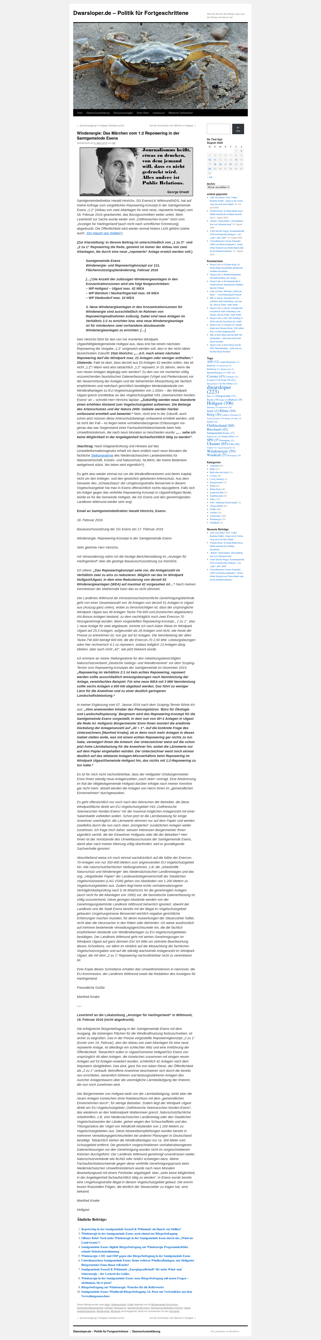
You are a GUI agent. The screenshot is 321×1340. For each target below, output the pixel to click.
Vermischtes (215, 515)
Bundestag (214, 369)
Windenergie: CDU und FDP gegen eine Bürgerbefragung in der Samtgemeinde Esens (135, 1256)
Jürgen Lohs (215, 264)
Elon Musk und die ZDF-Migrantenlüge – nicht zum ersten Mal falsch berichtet (226, 338)
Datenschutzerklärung (98, 112)
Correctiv (232, 376)
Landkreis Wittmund (231, 415)
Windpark (115, 1311)
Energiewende (226, 396)
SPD (213, 439)
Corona (216, 376)
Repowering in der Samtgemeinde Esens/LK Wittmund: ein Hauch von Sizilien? (131, 1229)
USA (233, 444)
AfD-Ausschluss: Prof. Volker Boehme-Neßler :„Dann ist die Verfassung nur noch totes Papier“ (227, 200)
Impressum (159, 112)
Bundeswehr (227, 369)
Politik (130, 1304)
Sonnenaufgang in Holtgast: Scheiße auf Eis (100, 125)
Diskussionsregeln (123, 112)
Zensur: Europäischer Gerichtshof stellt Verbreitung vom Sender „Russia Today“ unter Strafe (226, 301)
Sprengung (227, 440)
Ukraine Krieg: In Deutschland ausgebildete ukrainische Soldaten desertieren (226, 214)
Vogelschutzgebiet (86, 1311)
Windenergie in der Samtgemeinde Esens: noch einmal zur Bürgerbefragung (129, 1233)
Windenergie (103, 1311)
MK (114, 142)
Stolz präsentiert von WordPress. (225, 1331)
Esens (213, 399)
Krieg (214, 414)
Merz (237, 418)
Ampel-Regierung (230, 362)
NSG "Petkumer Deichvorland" (224, 502)
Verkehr (213, 512)
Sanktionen (214, 436)
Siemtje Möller (230, 436)
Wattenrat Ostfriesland (180, 112)
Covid (213, 380)
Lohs (212, 291)
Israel (213, 411)
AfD (213, 361)
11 (215, 159)
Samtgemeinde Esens (138, 1307)
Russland (217, 429)
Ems (211, 396)
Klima (228, 410)
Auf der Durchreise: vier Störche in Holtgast (173, 125)
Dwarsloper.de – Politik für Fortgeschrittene (131, 13)
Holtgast (108, 1307)
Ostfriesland (220, 425)
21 (230, 164)
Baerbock (213, 365)
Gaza (223, 399)
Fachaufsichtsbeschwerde (90, 1307)
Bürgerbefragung (216, 372)
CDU (231, 372)
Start (79, 112)
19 (220, 164)
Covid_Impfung (217, 478)
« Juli (209, 177)
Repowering (120, 1307)
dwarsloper (219, 389)
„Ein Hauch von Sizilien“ (103, 233)
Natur (107, 1304)
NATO (212, 421)
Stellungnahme (102, 455)
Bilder (212, 468)
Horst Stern (143, 112)
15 (236, 159)
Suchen (238, 129)
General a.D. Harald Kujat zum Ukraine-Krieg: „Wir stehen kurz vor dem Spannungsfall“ (227, 328)
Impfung (213, 407)
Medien (229, 418)
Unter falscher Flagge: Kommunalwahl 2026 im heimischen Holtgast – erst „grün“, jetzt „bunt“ (227, 234)
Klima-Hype (215, 488)
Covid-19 (227, 380)
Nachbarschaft (216, 495)
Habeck (235, 399)
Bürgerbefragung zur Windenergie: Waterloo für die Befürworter (122, 1287)
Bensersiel (225, 365)
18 (215, 164)
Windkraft (217, 454)
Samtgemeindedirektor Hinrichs (167, 1307)
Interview (225, 407)
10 (209, 159)
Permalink (174, 1311)
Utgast (187, 1307)
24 (209, 168)
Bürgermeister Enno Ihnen (164, 1304)
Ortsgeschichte (118, 1304)
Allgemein (214, 465)
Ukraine (217, 443)
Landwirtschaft (215, 418)
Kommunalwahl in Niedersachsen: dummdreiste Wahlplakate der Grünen (227, 284)
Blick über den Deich (219, 472)
